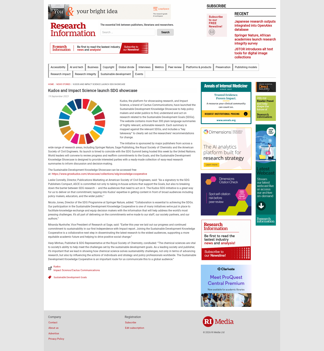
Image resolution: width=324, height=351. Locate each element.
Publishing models (246, 67)
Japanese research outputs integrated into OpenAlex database (255, 25)
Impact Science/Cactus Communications (76, 270)
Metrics (159, 67)
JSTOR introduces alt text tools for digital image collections (254, 53)
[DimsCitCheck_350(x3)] (226, 214)
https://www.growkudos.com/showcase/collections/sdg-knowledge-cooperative (99, 174)
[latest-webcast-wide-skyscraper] (266, 224)
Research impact (61, 74)
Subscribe (130, 322)
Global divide (126, 67)
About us (53, 327)
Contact (52, 322)
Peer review (175, 67)
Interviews (145, 67)
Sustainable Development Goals (70, 277)
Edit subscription (134, 327)
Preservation (223, 67)
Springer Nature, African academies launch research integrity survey (255, 39)
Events (139, 74)
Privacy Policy (56, 338)
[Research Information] (73, 29)
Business (93, 67)
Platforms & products (198, 67)
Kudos (57, 266)
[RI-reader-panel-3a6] (266, 120)
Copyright (108, 67)
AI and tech (76, 67)
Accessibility (58, 67)
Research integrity (85, 74)
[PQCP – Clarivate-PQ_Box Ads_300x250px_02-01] (226, 306)
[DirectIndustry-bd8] (266, 91)
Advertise (53, 333)
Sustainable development (116, 74)
